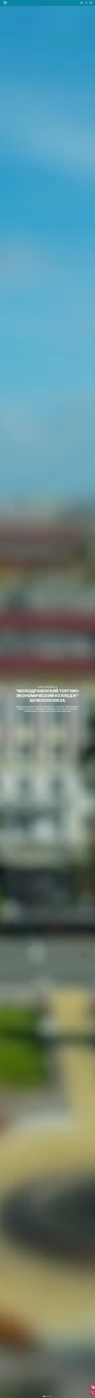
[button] (44, 1396)
